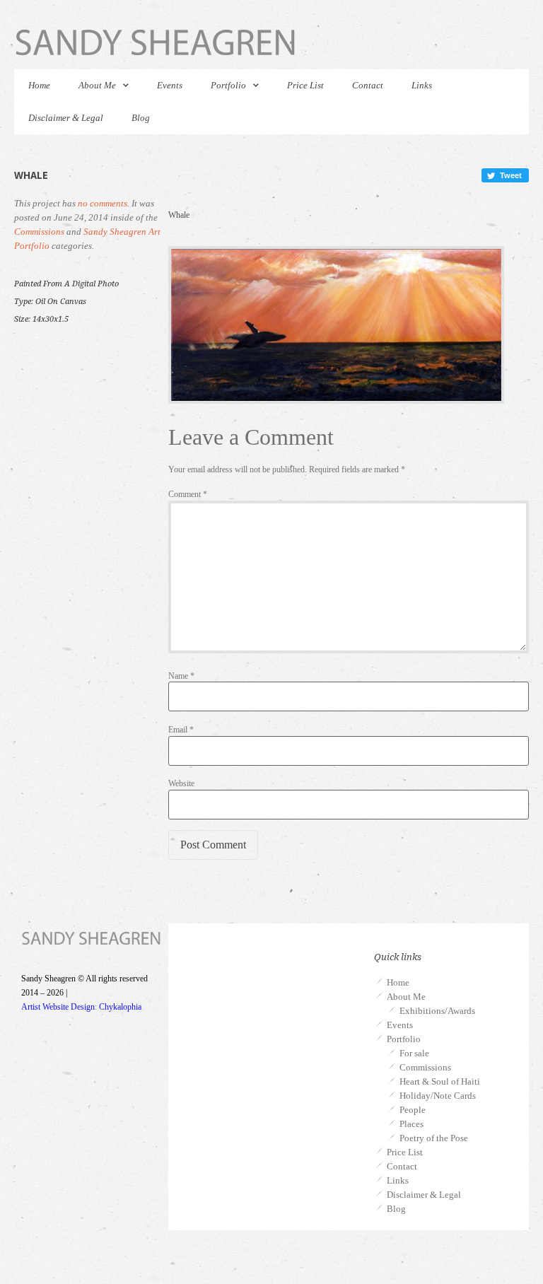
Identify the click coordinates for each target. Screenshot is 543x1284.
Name (181, 676)
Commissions (39, 231)
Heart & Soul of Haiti (439, 1081)
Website (181, 783)
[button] (505, 175)
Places (411, 1124)
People (412, 1109)
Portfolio (228, 85)
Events (169, 85)
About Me (97, 85)
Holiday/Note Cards (437, 1095)
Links (421, 85)
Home (39, 85)
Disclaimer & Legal (65, 117)
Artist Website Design (58, 1007)
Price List (305, 85)
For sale (414, 1053)
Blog (141, 117)
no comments (102, 203)
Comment (187, 494)
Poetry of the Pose (433, 1138)
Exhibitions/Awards (437, 1010)
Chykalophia (120, 1007)
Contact (367, 85)
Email (181, 729)
